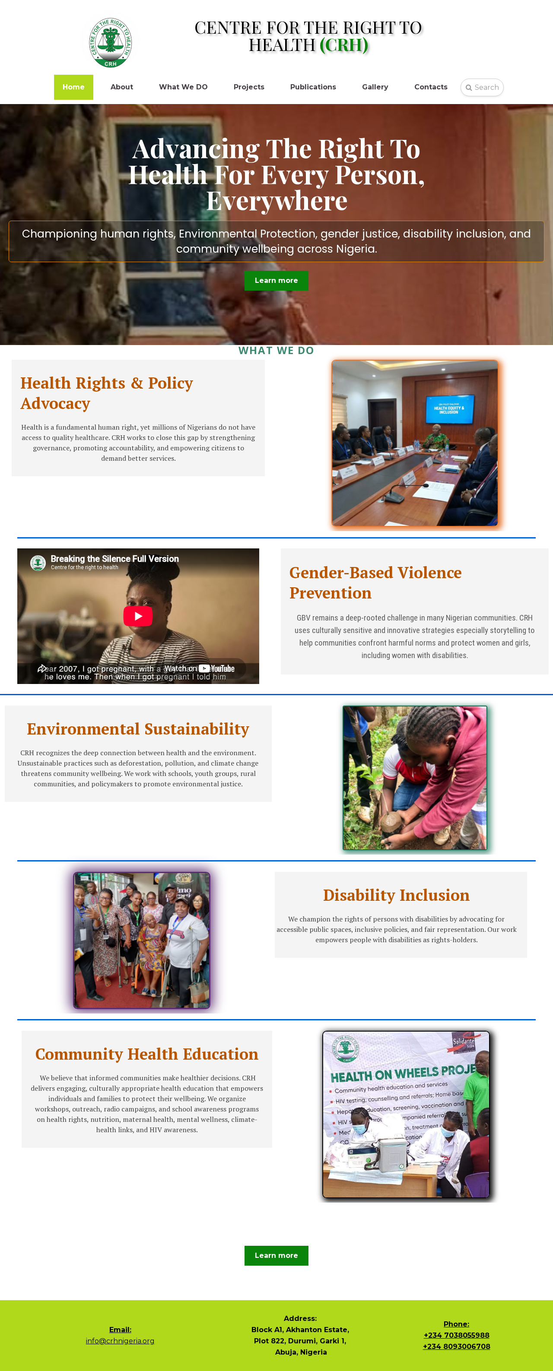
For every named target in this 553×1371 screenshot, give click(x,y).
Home (74, 87)
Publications (313, 87)
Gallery (375, 87)
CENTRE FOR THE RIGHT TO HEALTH (308, 35)
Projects (249, 87)
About (122, 87)
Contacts (431, 87)
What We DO (183, 87)
